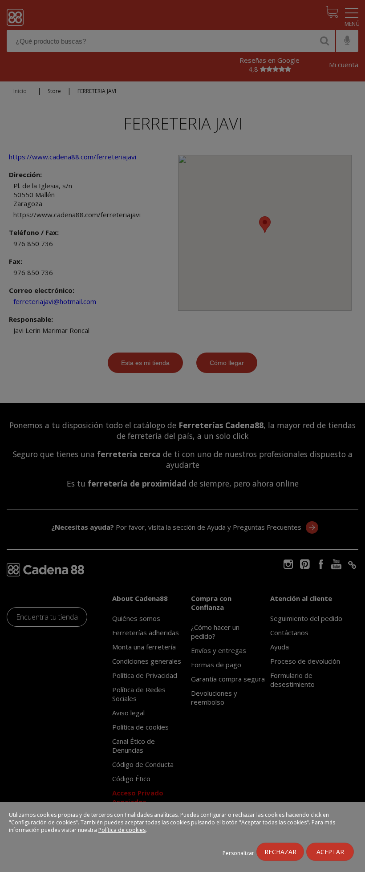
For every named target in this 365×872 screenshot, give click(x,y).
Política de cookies (122, 830)
